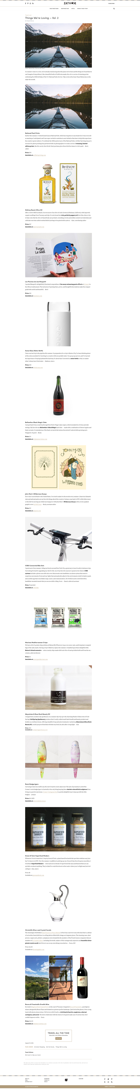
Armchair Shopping (39, 1047)
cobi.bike (36, 587)
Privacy (46, 1081)
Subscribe (111, 3)
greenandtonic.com (38, 875)
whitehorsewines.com (39, 1024)
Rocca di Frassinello (75, 1007)
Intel (73, 8)
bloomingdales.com (38, 949)
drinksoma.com (38, 367)
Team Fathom (30, 21)
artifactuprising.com (39, 155)
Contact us (46, 1080)
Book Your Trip (82, 8)
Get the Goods (50, 1047)
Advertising (46, 1078)
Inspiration (65, 8)
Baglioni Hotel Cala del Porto (40, 1007)
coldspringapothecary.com (40, 730)
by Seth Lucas (37, 504)
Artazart (86, 284)
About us (27, 1078)
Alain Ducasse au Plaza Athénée (51, 932)
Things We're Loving (61, 1047)
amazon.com (37, 511)
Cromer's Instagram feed (50, 792)
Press (26, 1080)
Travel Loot (28, 15)
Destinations (54, 8)
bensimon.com (37, 296)
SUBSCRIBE (58, 1038)
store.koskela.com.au (39, 801)
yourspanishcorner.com (40, 659)
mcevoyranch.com (38, 227)
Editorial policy (28, 1081)
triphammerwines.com (40, 439)
